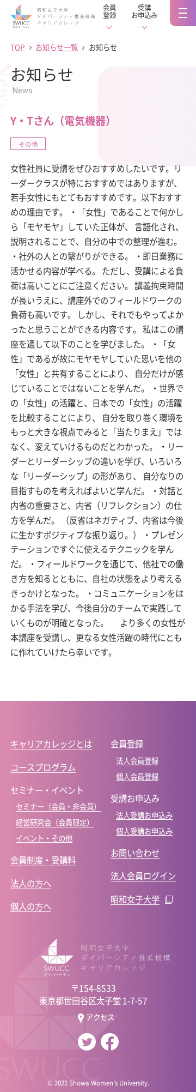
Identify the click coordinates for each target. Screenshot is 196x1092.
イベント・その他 (44, 838)
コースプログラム (43, 767)
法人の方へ (30, 883)
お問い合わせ (135, 853)
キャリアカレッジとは (51, 743)
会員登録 (109, 11)
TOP (17, 47)
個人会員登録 (137, 776)
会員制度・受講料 (43, 860)
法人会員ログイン (143, 875)
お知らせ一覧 (56, 47)
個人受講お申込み (144, 831)
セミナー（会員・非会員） (58, 806)
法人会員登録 (137, 760)
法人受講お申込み (144, 815)
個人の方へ (30, 906)
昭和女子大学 (135, 899)
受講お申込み (144, 11)
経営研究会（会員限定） (55, 822)
